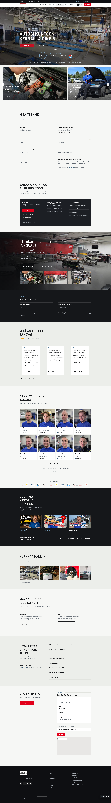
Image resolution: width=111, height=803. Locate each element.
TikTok (80, 538)
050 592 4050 (42, 432)
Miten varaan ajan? (53, 663)
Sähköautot (52, 4)
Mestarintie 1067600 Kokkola (74, 774)
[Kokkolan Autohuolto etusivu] (23, 4)
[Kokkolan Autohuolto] (23, 773)
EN (81, 4)
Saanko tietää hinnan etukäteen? (56, 658)
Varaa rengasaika (28, 214)
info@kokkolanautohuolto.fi (65, 714)
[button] (36, 131)
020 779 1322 (24, 432)
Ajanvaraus (45, 4)
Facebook (88, 538)
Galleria (51, 780)
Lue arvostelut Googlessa (27, 378)
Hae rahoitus (24, 624)
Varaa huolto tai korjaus (28, 210)
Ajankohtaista (52, 778)
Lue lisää (9, 96)
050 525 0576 (78, 458)
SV (79, 4)
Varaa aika (87, 4)
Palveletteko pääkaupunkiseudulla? (57, 654)
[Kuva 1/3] (54, 49)
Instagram (72, 538)
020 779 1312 (60, 432)
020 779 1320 (42, 458)
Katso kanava (84, 509)
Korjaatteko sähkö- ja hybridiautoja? (57, 649)
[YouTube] (77, 1)
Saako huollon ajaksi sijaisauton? (56, 672)
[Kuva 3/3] (56, 49)
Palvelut (39, 4)
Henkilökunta (60, 4)
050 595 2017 (24, 458)
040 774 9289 (78, 432)
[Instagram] (79, 1)
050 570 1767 (60, 458)
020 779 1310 (88, 1)
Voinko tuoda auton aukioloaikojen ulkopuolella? (60, 667)
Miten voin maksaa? (53, 677)
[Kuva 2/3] (55, 49)
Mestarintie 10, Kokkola (33, 1)
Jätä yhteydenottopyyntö (27, 703)
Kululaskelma (35, 624)
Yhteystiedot (71, 4)
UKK (65, 4)
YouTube (63, 538)
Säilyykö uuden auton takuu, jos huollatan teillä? (60, 644)
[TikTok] (81, 1)
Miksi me (52, 776)
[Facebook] (83, 1)
